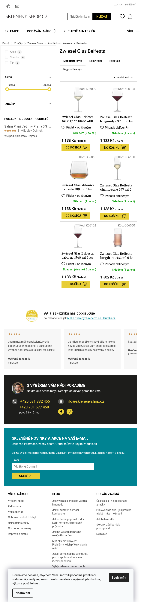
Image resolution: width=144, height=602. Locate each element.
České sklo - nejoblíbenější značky (111, 502)
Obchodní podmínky (20, 528)
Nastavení (23, 593)
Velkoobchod (15, 511)
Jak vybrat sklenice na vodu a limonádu (69, 502)
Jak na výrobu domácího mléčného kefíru (66, 533)
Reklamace (14, 506)
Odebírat (26, 476)
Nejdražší (115, 60)
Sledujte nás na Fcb (61, 412)
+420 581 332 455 (34, 401)
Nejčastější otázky (18, 522)
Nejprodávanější (72, 69)
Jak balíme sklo (105, 519)
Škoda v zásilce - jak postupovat (108, 526)
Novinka (16, 57)
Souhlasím (119, 577)
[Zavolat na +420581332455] (9, 4)
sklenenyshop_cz (70, 412)
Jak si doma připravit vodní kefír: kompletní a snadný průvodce (68, 523)
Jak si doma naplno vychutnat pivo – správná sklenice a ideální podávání (70, 557)
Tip (14, 62)
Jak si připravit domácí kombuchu (65, 511)
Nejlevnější (95, 60)
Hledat (101, 16)
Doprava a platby (18, 533)
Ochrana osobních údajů (22, 517)
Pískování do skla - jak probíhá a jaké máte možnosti (113, 511)
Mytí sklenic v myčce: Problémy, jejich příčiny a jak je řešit (70, 545)
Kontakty (101, 533)
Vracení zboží (16, 500)
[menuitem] (12, 31)
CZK (116, 4)
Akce (15, 51)
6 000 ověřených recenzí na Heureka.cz (91, 318)
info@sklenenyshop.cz (85, 401)
